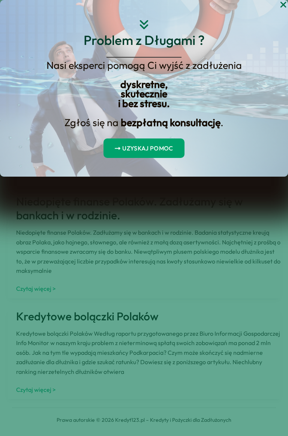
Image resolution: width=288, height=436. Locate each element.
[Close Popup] (283, 5)
